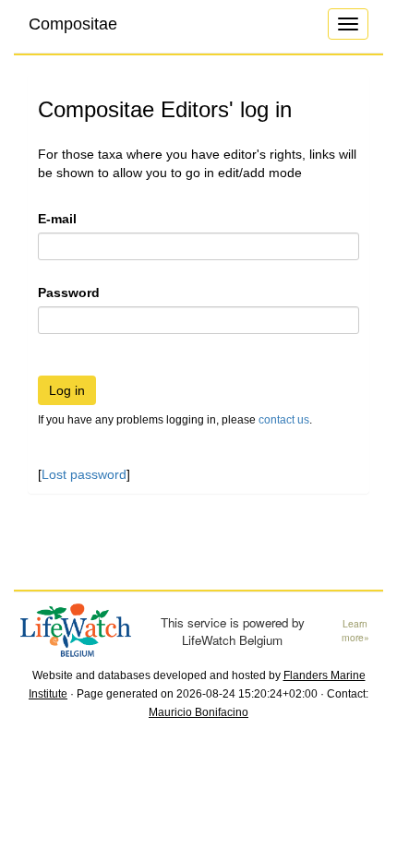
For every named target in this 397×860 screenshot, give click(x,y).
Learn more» (355, 630)
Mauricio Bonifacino (198, 712)
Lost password (84, 474)
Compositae (73, 24)
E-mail (57, 218)
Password (69, 292)
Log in (67, 390)
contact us (284, 419)
